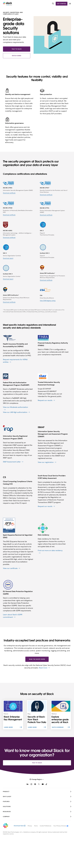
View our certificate (10, 568)
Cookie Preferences (45, 826)
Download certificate (9, 193)
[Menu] (70, 4)
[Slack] (7, 3)
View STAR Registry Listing (47, 300)
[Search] (53, 3)
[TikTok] (46, 784)
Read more (43, 668)
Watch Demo (16, 55)
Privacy (30, 826)
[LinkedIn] (27, 784)
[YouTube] (42, 784)
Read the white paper (37, 659)
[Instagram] (31, 784)
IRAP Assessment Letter (12, 462)
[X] (39, 784)
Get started (61, 3)
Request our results (45, 400)
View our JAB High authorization (15, 412)
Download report (8, 258)
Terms (36, 826)
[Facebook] (35, 784)
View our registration (46, 462)
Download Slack (19, 826)
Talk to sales (16, 49)
